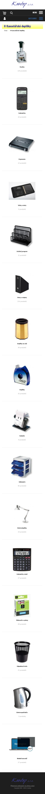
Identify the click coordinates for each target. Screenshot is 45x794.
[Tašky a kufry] (22, 191)
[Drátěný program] (22, 237)
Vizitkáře (22, 436)
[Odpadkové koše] (22, 652)
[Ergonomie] (22, 144)
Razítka (22, 67)
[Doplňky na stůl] (22, 329)
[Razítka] (22, 52)
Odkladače (22, 482)
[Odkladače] (22, 467)
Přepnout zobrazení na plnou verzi (22, 786)
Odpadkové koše (22, 666)
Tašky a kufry (22, 205)
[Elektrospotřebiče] (22, 698)
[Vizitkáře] (22, 421)
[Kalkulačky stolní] (22, 559)
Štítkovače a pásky (22, 620)
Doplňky (22, 390)
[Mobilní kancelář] (22, 744)
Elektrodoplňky (22, 528)
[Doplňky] (22, 375)
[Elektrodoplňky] (22, 513)
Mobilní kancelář (22, 758)
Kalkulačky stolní (22, 574)
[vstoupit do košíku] (4, 13)
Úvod (5, 30)
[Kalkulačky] (22, 98)
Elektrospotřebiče (22, 712)
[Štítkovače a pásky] (22, 605)
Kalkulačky (22, 113)
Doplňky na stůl (22, 343)
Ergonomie (22, 159)
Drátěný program (22, 251)
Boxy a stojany (22, 297)
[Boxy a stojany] (22, 283)
